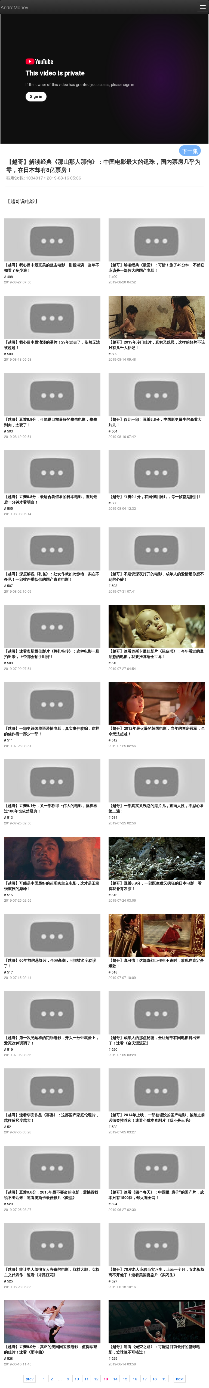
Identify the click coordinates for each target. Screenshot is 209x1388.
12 (96, 1378)
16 (135, 1378)
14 (115, 1378)
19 (164, 1378)
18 (154, 1378)
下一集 (190, 150)
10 (77, 1378)
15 (125, 1378)
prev (29, 1378)
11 (86, 1378)
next (179, 1378)
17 (145, 1378)
